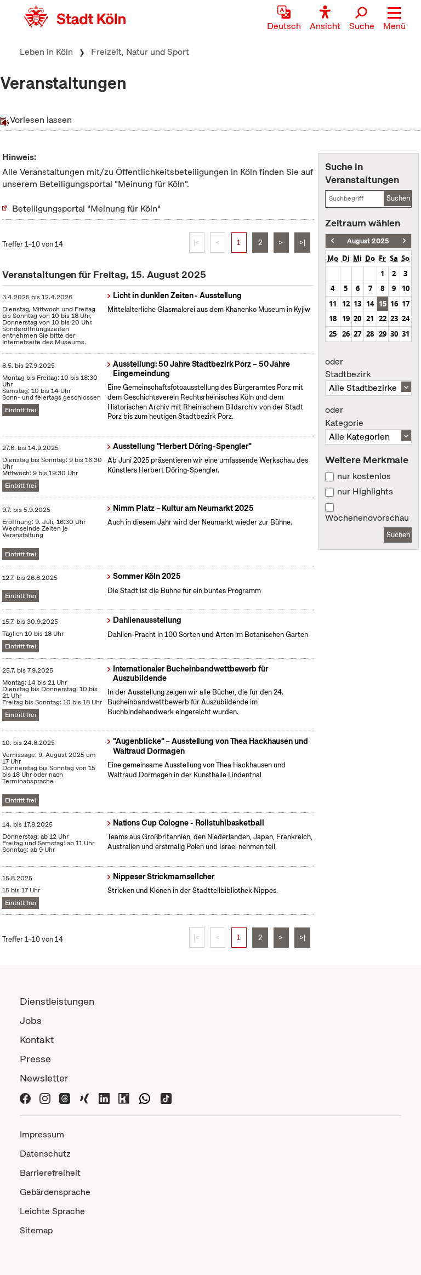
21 (370, 318)
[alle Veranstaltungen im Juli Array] (332, 241)
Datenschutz (45, 1153)
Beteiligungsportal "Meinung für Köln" (86, 208)
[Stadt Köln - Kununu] (123, 1097)
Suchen (398, 198)
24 (405, 318)
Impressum (42, 1134)
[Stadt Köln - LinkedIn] (104, 1097)
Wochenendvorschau (367, 518)
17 (405, 304)
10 (405, 288)
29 (382, 334)
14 (370, 304)
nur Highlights (365, 491)
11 (333, 304)
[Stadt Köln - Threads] (64, 1097)
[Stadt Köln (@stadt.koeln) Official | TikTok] (166, 1097)
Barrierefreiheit (50, 1173)
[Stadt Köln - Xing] (84, 1097)
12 (346, 304)
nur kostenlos (364, 476)
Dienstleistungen (57, 1001)
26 (346, 334)
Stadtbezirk (348, 368)
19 (346, 318)
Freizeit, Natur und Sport (140, 52)
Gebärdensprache (55, 1192)
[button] (394, 19)
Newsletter (44, 1078)
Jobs (31, 1020)
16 (394, 304)
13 (357, 304)
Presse (35, 1058)
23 (394, 318)
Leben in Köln (46, 52)
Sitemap (36, 1230)
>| (302, 242)
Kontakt (37, 1039)
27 (357, 334)
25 (333, 334)
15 (382, 304)
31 (405, 334)
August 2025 (368, 241)
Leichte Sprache (52, 1211)
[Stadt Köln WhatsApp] (144, 1097)
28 (370, 334)
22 (382, 318)
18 (333, 318)
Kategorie (344, 417)
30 (394, 334)
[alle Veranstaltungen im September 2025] (404, 241)
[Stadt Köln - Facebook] (25, 1097)
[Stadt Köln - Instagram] (44, 1097)
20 (357, 318)
